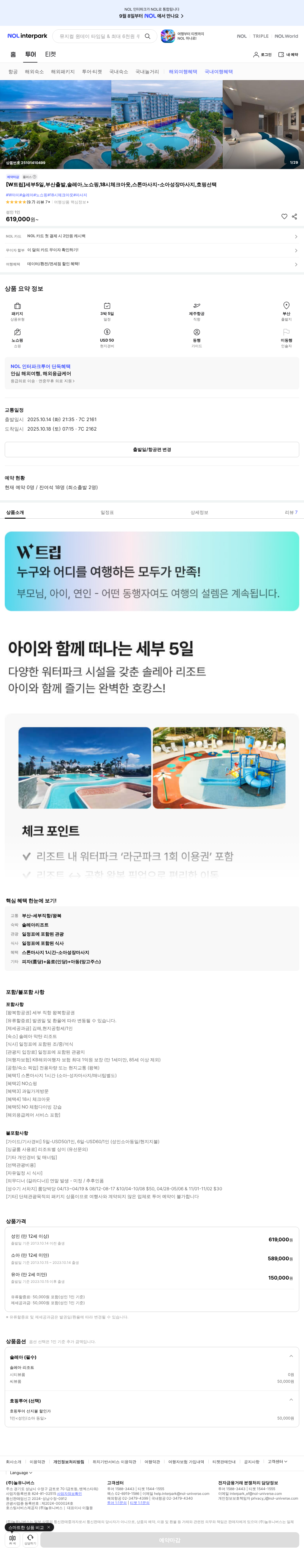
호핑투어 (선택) (25, 1401)
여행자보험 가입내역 (186, 1461)
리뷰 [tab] (291, 512)
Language (19, 1472)
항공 (13, 71)
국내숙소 (118, 71)
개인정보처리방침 (68, 1461)
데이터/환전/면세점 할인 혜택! (53, 263)
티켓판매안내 (224, 1461)
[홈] (13, 54)
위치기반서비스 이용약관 (114, 1461)
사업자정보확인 (69, 1493)
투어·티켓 (92, 71)
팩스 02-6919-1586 (123, 1493)
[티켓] (50, 54)
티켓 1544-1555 (151, 1489)
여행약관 (152, 1461)
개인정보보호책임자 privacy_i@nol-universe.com (258, 1498)
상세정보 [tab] (199, 512)
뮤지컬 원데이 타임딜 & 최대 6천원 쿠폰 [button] (100, 36)
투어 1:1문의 (117, 1502)
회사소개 (13, 1461)
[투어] (30, 54)
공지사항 (251, 1461)
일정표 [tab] (107, 512)
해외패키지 (63, 71)
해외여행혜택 (183, 71)
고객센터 (275, 1461)
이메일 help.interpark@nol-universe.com (175, 1493)
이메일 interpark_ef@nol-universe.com (250, 1493)
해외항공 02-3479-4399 (127, 1498)
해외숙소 (34, 71)
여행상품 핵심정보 (70, 202)
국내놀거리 (147, 71)
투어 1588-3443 (120, 1489)
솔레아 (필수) (23, 1357)
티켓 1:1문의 (140, 1502)
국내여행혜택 (219, 71)
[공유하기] (294, 216)
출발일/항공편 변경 (152, 449)
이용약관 (37, 1461)
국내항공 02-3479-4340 (172, 1498)
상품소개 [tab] (15, 512)
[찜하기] (284, 216)
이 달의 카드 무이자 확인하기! (52, 249)
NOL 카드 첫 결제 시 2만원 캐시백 (56, 235)
